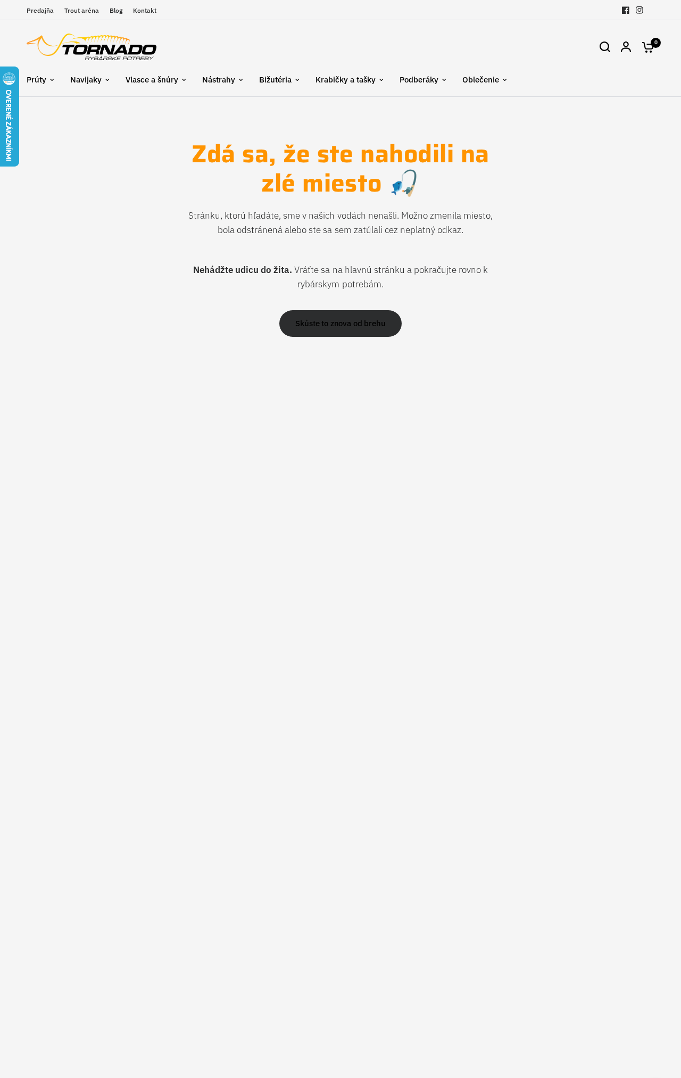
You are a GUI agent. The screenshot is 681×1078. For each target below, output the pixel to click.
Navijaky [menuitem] (86, 79)
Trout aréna (81, 10)
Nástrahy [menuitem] (218, 79)
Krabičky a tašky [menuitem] (345, 79)
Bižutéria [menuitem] (275, 79)
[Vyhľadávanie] (605, 47)
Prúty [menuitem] (36, 79)
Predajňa (40, 10)
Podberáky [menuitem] (419, 79)
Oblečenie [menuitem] (480, 79)
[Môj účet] (626, 47)
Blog (116, 10)
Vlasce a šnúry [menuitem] (152, 79)
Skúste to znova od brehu (340, 323)
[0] (645, 47)
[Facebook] (626, 10)
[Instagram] (639, 10)
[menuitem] (43, 10)
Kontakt (144, 10)
